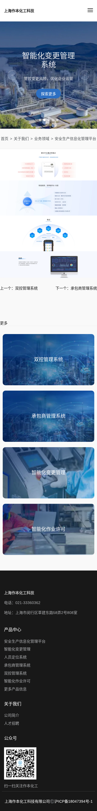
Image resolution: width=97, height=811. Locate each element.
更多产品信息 (15, 689)
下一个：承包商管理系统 (76, 288)
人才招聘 (11, 723)
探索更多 (48, 94)
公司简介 (11, 715)
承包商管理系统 (17, 665)
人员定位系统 (15, 657)
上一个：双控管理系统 (19, 288)
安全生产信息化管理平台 (25, 641)
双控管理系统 (15, 673)
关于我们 (21, 138)
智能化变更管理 (17, 649)
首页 (4, 138)
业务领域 (41, 138)
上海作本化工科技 (19, 10)
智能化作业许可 (17, 681)
